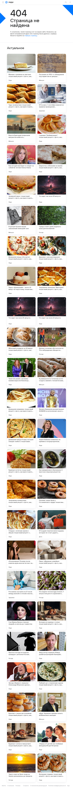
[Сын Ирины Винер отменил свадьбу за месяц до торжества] (21, 615)
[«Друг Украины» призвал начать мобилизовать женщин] (51, 707)
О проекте (26, 785)
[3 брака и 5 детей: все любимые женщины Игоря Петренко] (51, 737)
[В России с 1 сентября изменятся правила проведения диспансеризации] (51, 98)
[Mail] (6, 2)
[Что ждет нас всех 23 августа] (51, 311)
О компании (10, 785)
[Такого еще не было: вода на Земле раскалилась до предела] (21, 768)
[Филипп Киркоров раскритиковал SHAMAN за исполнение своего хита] (51, 402)
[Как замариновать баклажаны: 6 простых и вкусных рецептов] (51, 463)
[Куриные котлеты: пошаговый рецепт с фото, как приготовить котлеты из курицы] (21, 463)
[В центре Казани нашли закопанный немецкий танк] (21, 220)
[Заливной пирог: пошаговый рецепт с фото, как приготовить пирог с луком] (21, 190)
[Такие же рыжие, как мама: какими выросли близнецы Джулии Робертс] (21, 372)
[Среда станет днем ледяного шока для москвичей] (51, 220)
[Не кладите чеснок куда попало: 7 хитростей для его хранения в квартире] (51, 585)
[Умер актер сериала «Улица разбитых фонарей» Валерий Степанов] (51, 646)
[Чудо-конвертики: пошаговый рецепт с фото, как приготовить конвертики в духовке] (21, 98)
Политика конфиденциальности (57, 785)
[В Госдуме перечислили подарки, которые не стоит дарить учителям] (51, 524)
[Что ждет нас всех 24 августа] (51, 190)
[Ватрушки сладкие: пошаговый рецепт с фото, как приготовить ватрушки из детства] (51, 768)
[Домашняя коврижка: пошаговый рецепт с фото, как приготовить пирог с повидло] (21, 402)
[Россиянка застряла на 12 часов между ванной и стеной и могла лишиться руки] (21, 585)
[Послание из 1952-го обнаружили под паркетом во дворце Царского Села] (51, 68)
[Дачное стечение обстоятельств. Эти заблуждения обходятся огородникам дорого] (51, 342)
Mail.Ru (4, 785)
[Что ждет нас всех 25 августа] (21, 311)
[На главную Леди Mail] (10, 2)
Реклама (17, 785)
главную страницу (31, 36)
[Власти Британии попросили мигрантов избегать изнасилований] (21, 129)
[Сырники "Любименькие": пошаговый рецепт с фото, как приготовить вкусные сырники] (51, 129)
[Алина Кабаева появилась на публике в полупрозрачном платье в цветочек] (51, 433)
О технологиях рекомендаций (38, 785)
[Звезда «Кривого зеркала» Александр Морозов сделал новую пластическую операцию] (21, 676)
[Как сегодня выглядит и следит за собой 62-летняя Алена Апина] (21, 159)
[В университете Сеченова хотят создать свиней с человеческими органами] (51, 372)
